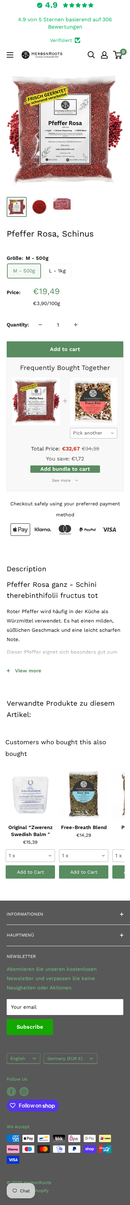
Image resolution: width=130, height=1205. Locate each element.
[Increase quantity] (76, 325)
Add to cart (65, 349)
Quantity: (18, 325)
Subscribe (30, 1027)
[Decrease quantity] (40, 325)
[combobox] (94, 433)
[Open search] (91, 55)
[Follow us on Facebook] (11, 1091)
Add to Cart (30, 872)
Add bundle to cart (65, 469)
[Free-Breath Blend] (83, 794)
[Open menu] (10, 55)
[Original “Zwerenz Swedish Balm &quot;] (30, 794)
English (17, 1058)
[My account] (104, 55)
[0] (118, 55)
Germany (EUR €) (64, 1058)
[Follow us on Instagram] (24, 1091)
